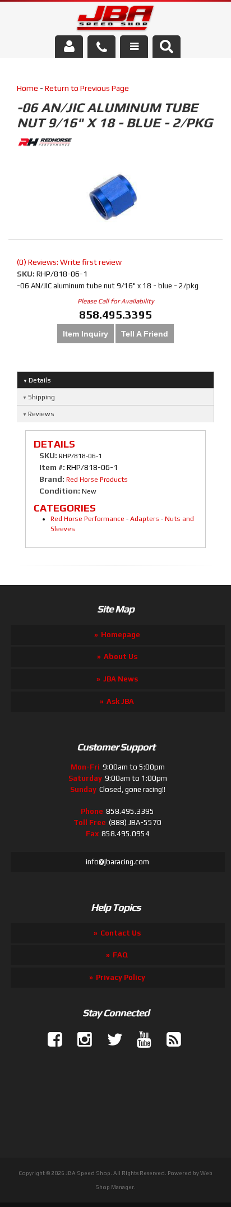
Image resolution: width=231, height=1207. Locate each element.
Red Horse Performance (87, 519)
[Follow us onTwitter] (109, 1040)
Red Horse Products (97, 479)
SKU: (26, 273)
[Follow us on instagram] (80, 1040)
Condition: (59, 490)
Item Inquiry (85, 333)
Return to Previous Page (87, 88)
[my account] (69, 46)
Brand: (51, 478)
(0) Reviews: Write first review (69, 261)
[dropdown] (134, 46)
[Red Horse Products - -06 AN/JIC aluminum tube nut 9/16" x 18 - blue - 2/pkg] (115, 144)
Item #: (53, 467)
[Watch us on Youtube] (139, 1040)
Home (27, 88)
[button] (167, 46)
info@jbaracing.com (117, 862)
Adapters (144, 519)
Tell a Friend (144, 333)
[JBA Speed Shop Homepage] (116, 20)
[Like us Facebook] (50, 1040)
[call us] (101, 46)
